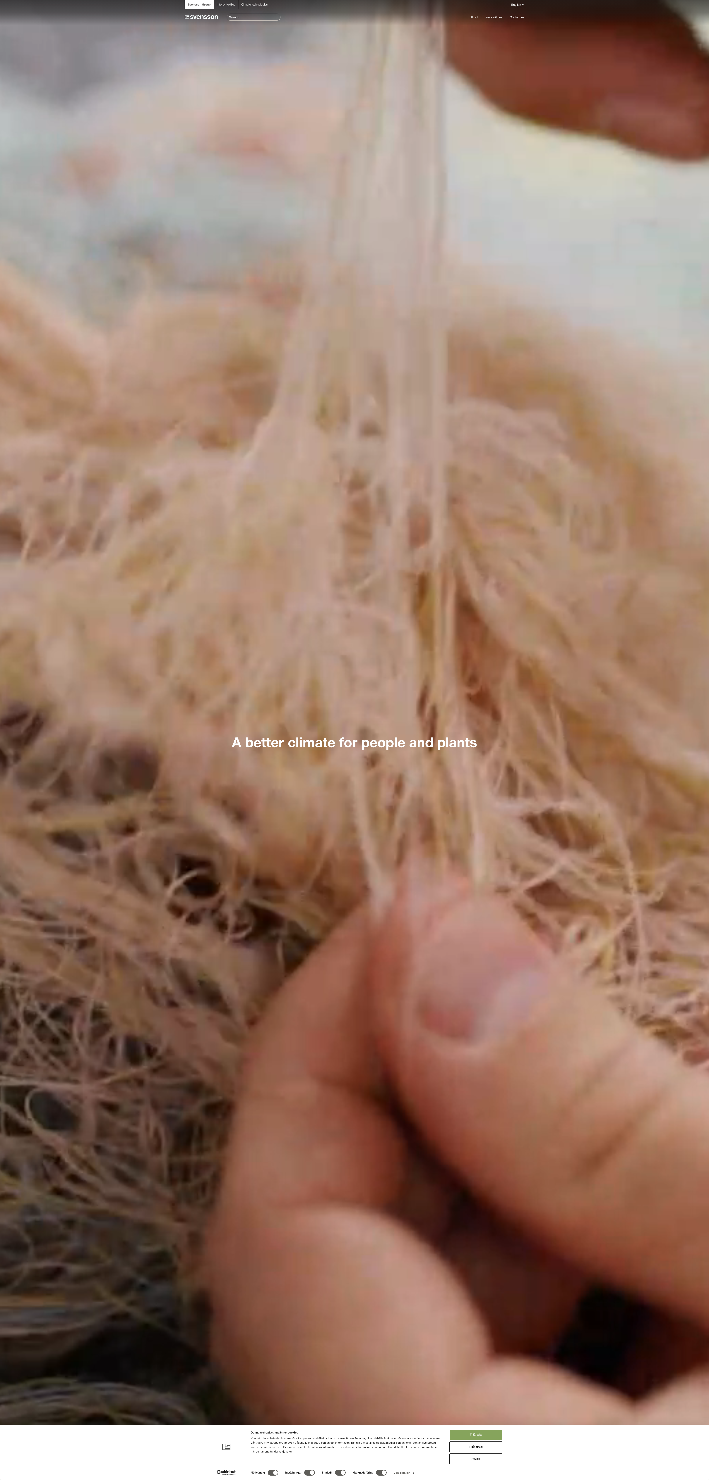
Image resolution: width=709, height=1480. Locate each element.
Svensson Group (199, 4)
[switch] (309, 1473)
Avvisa (476, 1458)
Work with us (494, 17)
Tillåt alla (476, 1434)
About (474, 17)
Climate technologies (254, 4)
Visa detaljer (402, 1472)
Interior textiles (226, 4)
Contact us (517, 17)
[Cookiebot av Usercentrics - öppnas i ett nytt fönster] (226, 1473)
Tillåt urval (476, 1446)
